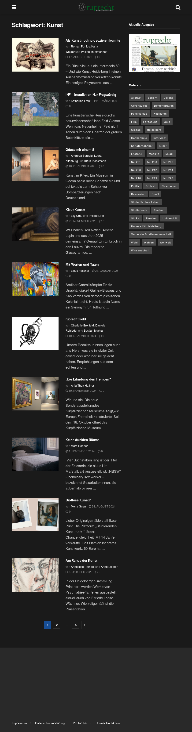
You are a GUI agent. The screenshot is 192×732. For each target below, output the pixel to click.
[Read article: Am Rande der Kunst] (35, 575)
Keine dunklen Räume (83, 439)
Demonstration (164, 105)
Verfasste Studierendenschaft (151, 234)
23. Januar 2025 (106, 270)
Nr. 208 (136, 170)
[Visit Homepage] (96, 7)
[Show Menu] (14, 7)
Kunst (163, 146)
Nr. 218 (136, 178)
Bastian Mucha (93, 330)
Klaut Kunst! (75, 209)
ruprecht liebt (76, 319)
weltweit (165, 242)
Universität (169, 218)
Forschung (150, 121)
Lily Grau (76, 215)
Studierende (139, 210)
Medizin (154, 154)
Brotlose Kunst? (78, 500)
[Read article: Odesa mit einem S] (35, 164)
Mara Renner (79, 446)
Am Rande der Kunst (81, 560)
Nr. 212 (152, 170)
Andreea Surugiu (82, 155)
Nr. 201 (136, 162)
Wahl (134, 242)
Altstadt (136, 97)
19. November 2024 (82, 390)
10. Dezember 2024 (82, 336)
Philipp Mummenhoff (94, 52)
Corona (169, 97)
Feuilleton (160, 113)
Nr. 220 (168, 178)
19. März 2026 (106, 101)
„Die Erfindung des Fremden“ (88, 379)
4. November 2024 (81, 451)
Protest (150, 186)
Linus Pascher (80, 270)
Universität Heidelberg (146, 226)
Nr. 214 (168, 170)
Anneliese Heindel (83, 567)
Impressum (19, 723)
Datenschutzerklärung (50, 723)
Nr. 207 (168, 162)
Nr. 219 (152, 178)
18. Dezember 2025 (82, 166)
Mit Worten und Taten (82, 264)
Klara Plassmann (95, 161)
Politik (135, 186)
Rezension (138, 194)
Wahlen (149, 242)
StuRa (135, 218)
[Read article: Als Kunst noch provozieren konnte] (35, 55)
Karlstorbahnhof (142, 146)
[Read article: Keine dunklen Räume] (35, 454)
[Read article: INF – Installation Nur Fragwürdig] (35, 109)
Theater (151, 218)
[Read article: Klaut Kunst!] (35, 224)
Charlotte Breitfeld (82, 325)
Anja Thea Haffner (82, 385)
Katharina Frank (81, 101)
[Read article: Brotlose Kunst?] (35, 514)
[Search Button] (178, 7)
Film (134, 121)
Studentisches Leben (145, 202)
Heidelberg (154, 129)
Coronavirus (139, 105)
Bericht (152, 97)
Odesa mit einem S (80, 149)
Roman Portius (80, 46)
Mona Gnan (78, 506)
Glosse (136, 129)
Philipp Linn (96, 215)
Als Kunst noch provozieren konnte (93, 40)
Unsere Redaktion (108, 723)
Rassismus (169, 186)
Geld (167, 121)
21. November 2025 (82, 221)
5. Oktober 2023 (80, 572)
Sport (155, 194)
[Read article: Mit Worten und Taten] (35, 279)
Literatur (137, 154)
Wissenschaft (140, 250)
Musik (170, 154)
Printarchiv (80, 723)
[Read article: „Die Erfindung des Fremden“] (35, 393)
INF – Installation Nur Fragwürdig (91, 94)
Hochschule (139, 138)
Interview (159, 138)
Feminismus (139, 113)
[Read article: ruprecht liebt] (35, 333)
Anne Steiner (109, 567)
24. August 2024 (103, 506)
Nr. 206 (152, 162)
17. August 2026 (80, 57)
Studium (159, 210)
